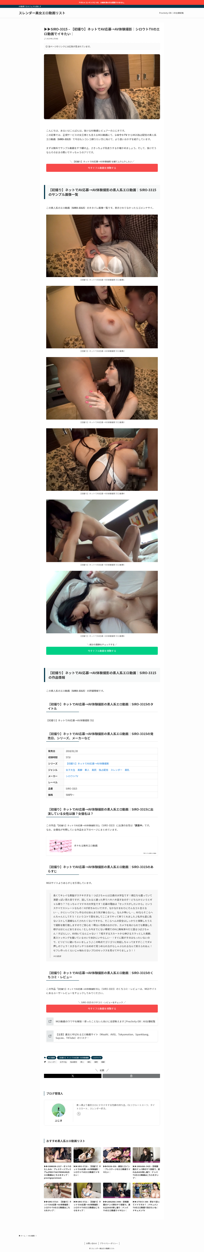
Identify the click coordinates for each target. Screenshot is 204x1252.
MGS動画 (51, 1057)
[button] (72, 1076)
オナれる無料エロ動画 (86, 845)
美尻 (94, 770)
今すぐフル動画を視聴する (102, 167)
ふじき (58, 1120)
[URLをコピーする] (131, 1076)
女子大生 (70, 770)
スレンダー (116, 770)
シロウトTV (72, 776)
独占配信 (103, 770)
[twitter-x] (79, 1114)
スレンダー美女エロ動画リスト (42, 13)
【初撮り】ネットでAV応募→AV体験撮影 (87, 763)
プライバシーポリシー (109, 1243)
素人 (87, 770)
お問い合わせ (91, 1243)
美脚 (80, 770)
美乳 (127, 770)
